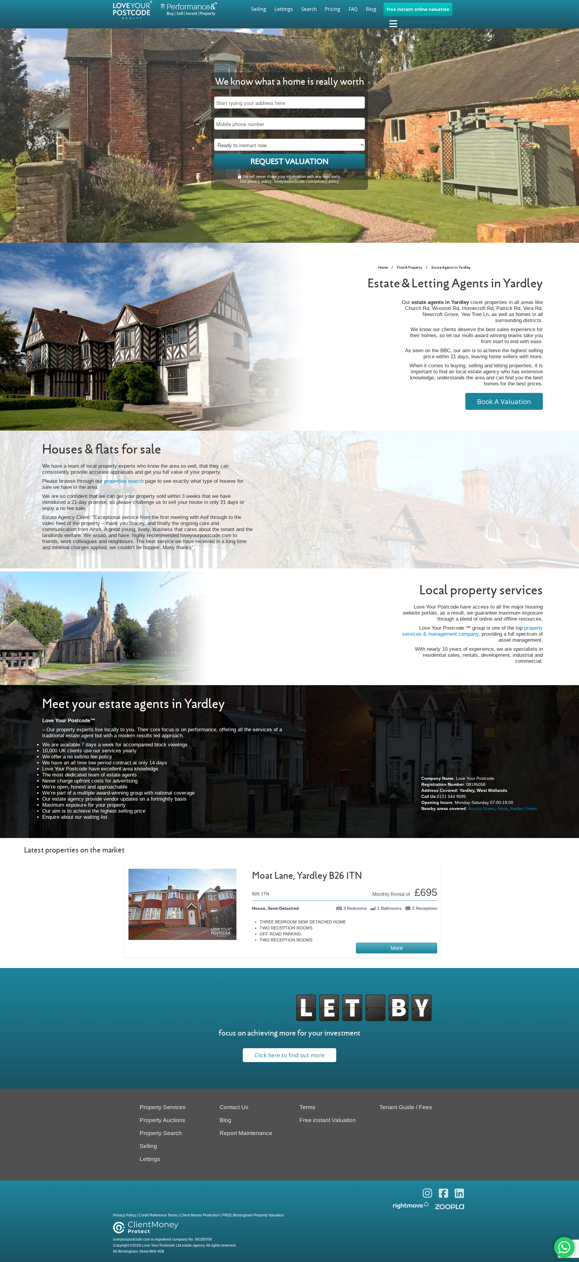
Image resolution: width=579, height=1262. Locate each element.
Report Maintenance (246, 1133)
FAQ (353, 9)
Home (383, 267)
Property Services (163, 1107)
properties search (124, 481)
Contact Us (234, 1107)
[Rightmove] (412, 1205)
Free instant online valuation (418, 9)
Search (309, 9)
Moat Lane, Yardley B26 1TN (307, 875)
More (397, 948)
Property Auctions (162, 1120)
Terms (307, 1107)
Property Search (161, 1133)
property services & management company (472, 631)
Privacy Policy (124, 1215)
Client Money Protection (200, 1215)
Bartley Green (523, 808)
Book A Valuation (504, 401)
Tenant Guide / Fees (405, 1107)
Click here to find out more (289, 1055)
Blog (371, 9)
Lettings (283, 9)
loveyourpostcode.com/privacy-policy (306, 181)
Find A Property (409, 267)
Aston (502, 808)
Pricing (332, 9)
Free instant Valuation (327, 1120)
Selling (258, 9)
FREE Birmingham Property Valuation (253, 1215)
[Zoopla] (449, 1205)
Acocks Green (481, 808)
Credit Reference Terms (158, 1215)
